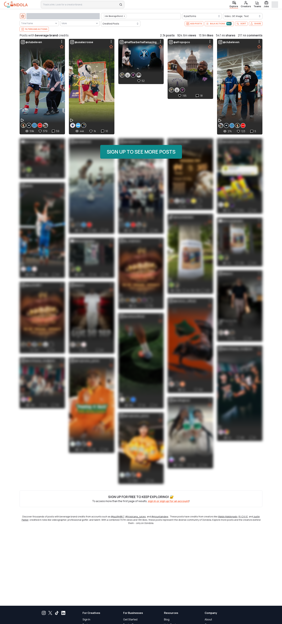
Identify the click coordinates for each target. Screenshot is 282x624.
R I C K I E (243, 516)
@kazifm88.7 (117, 516)
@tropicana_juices (135, 516)
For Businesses (133, 613)
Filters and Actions (36, 29)
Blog (166, 619)
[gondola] (16, 4)
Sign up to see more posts (141, 151)
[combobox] (80, 4)
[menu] (61, 41)
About (208, 619)
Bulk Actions (217, 23)
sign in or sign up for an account (168, 501)
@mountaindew (159, 516)
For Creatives (91, 613)
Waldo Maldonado (227, 516)
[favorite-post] (61, 46)
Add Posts (196, 23)
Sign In (86, 619)
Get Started (130, 619)
